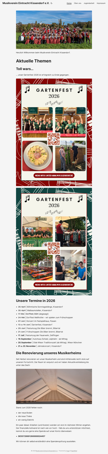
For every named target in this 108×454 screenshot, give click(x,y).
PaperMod (74, 451)
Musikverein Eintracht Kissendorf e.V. (26, 3)
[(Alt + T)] (51, 3)
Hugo (67, 451)
